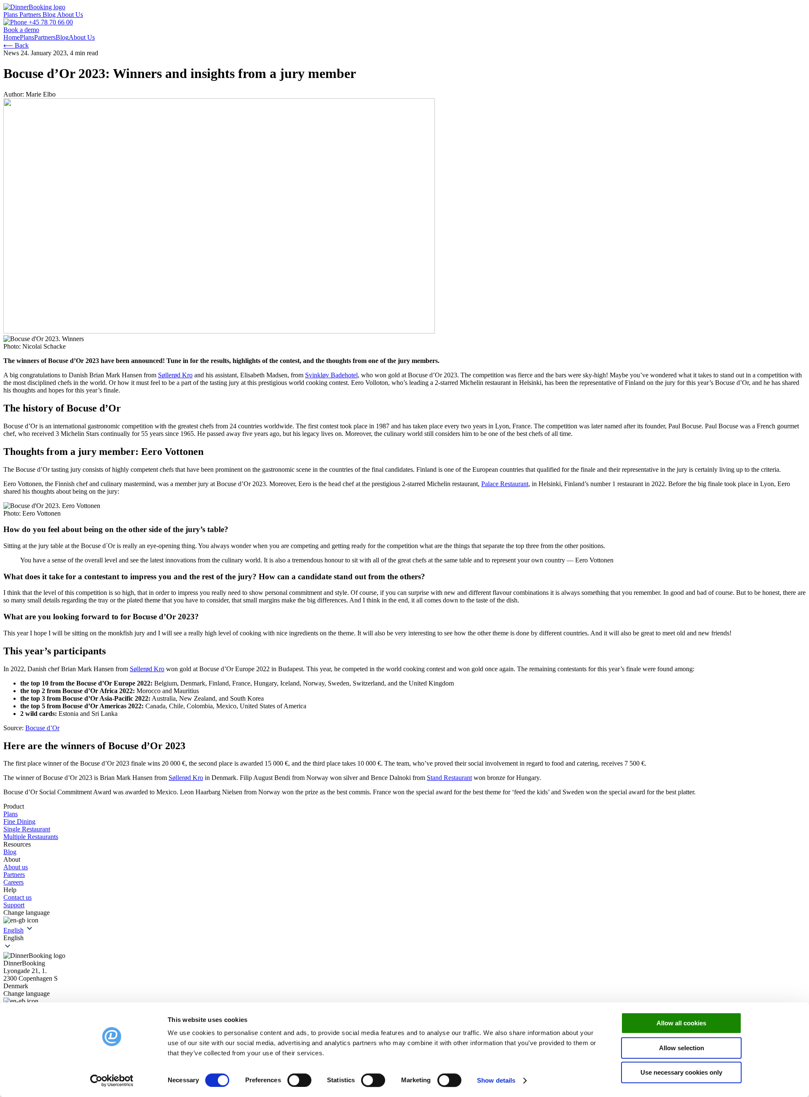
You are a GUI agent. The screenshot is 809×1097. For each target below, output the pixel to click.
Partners (31, 14)
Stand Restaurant (449, 777)
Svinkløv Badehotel (331, 375)
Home (11, 37)
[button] (404, 938)
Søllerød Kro (175, 375)
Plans (11, 14)
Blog (50, 14)
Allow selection (681, 1047)
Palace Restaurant (504, 483)
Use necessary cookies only (681, 1072)
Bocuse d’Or (42, 727)
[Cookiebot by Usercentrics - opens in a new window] (112, 1080)
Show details (496, 1080)
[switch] (299, 1080)
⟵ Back (16, 45)
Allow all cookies (681, 1023)
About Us (70, 14)
